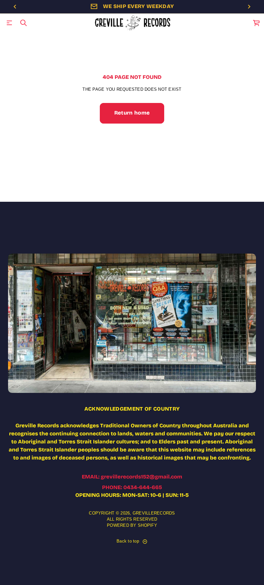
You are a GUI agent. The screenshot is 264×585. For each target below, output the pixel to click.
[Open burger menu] (9, 23)
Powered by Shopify (132, 525)
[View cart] (257, 23)
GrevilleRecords (154, 513)
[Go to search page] (23, 23)
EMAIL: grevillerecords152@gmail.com (132, 477)
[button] (23, 23)
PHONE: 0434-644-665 (132, 487)
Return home (132, 113)
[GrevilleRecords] (133, 23)
